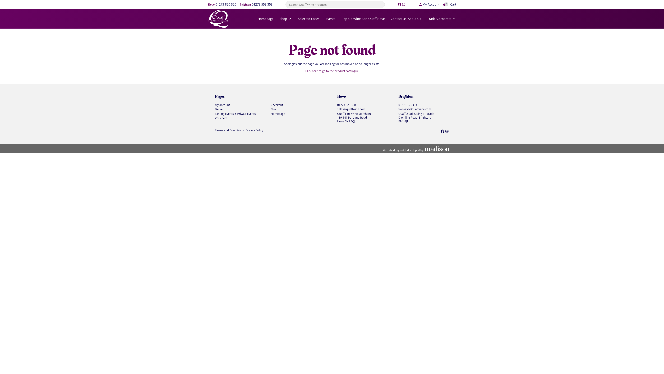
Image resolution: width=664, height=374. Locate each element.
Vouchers (221, 118)
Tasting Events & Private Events (235, 114)
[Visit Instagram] (404, 4)
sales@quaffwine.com (351, 109)
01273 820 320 (225, 5)
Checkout (277, 105)
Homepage (278, 114)
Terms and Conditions (229, 130)
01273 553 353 (262, 5)
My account (222, 105)
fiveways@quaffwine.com (414, 109)
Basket (219, 109)
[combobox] (335, 4)
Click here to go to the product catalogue (332, 71)
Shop (274, 109)
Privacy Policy (254, 130)
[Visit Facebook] (400, 4)
